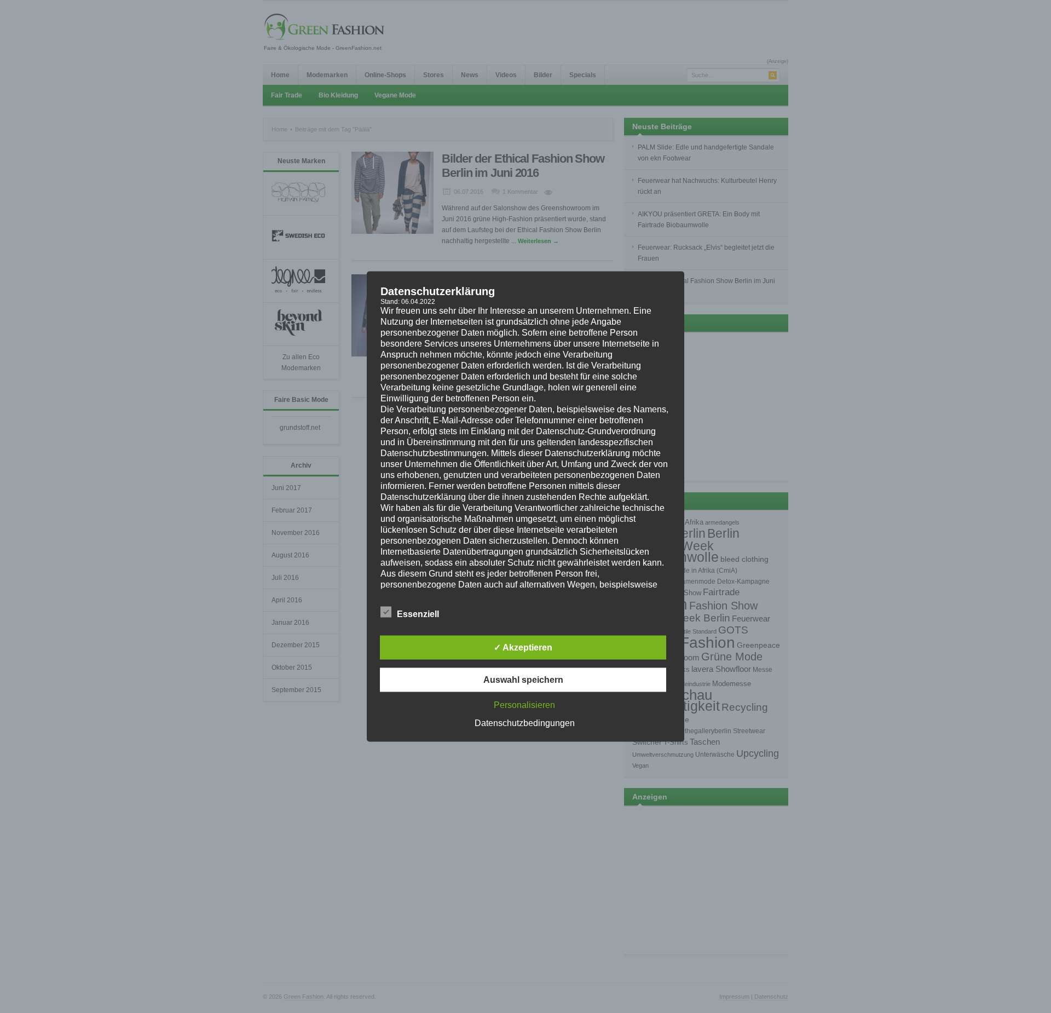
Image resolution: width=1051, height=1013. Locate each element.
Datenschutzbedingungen (525, 723)
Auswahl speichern (523, 679)
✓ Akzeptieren (523, 647)
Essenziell (418, 614)
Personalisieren (524, 705)
